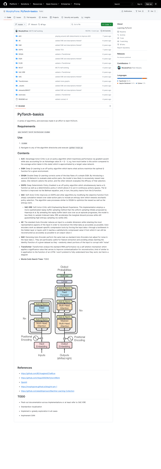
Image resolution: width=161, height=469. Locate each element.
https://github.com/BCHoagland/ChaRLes (38, 373)
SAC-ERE (22, 72)
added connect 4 (61, 99)
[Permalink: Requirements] (16, 126)
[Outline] (110, 106)
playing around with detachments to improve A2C (73, 36)
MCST (21, 68)
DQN (20, 59)
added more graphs (62, 81)
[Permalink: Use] (16, 137)
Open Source (51, 4)
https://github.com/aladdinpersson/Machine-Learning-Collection (47, 391)
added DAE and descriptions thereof (68, 41)
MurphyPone (12, 11)
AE (19, 41)
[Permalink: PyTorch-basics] (16, 114)
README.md (23, 99)
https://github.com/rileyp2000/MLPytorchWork (40, 378)
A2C (20, 36)
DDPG (21, 50)
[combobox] (86, 24)
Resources (37, 4)
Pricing (77, 4)
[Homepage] (5, 4)
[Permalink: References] (16, 367)
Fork (140, 11)
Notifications (128, 11)
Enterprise (65, 4)
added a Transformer (62, 54)
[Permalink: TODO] (16, 396)
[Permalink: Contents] (16, 153)
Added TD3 (59, 50)
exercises (22, 95)
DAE (20, 45)
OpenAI (24, 382)
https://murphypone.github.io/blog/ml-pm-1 (39, 386)
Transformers (23, 81)
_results (21, 86)
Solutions (25, 4)
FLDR (20, 63)
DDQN (21, 54)
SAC (20, 77)
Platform (13, 4)
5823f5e (88, 31)
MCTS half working (36, 31)
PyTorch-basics (29, 11)
